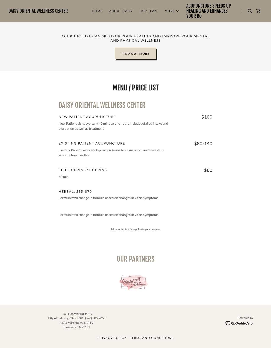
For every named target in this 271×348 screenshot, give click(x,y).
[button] (172, 11)
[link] (46, 11)
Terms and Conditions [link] (152, 338)
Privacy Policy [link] (112, 338)
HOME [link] (97, 11)
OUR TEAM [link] (149, 11)
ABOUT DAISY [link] (121, 11)
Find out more (135, 53)
